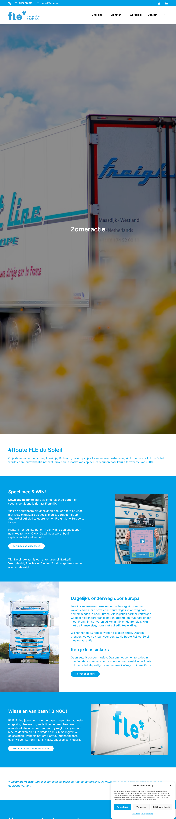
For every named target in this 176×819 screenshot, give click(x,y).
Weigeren (141, 807)
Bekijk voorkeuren (161, 807)
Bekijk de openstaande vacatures (31, 748)
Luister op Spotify (85, 674)
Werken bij (136, 14)
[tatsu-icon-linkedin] (166, 3)
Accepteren (123, 807)
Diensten (116, 14)
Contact (152, 14)
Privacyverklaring (147, 813)
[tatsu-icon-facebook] (152, 3)
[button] (170, 785)
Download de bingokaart (26, 546)
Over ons (97, 14)
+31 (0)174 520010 (22, 3)
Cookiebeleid (136, 813)
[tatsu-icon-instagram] (159, 3)
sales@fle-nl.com (50, 3)
